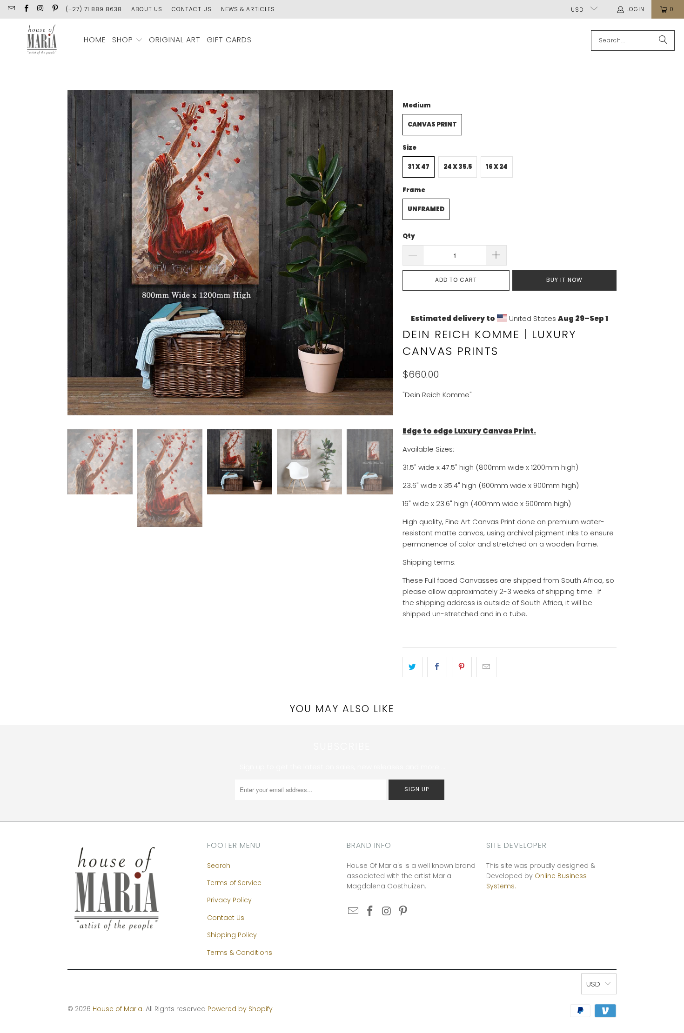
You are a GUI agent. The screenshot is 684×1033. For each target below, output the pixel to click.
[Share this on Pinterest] (462, 667)
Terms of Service (234, 882)
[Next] (386, 252)
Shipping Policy (232, 935)
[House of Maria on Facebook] (25, 9)
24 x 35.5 (457, 166)
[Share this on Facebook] (437, 667)
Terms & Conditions (239, 952)
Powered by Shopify (240, 1008)
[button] (127, 40)
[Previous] (74, 252)
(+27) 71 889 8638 (94, 9)
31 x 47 (418, 166)
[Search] (663, 40)
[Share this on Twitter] (412, 667)
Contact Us (192, 9)
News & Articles (248, 9)
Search (218, 865)
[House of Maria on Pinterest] (55, 9)
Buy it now (564, 280)
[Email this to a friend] (486, 667)
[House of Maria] (41, 40)
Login (635, 9)
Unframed (426, 209)
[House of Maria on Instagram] (40, 9)
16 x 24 (497, 166)
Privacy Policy (229, 900)
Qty (408, 236)
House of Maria (117, 1008)
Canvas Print (432, 124)
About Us (146, 9)
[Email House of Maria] (11, 9)
